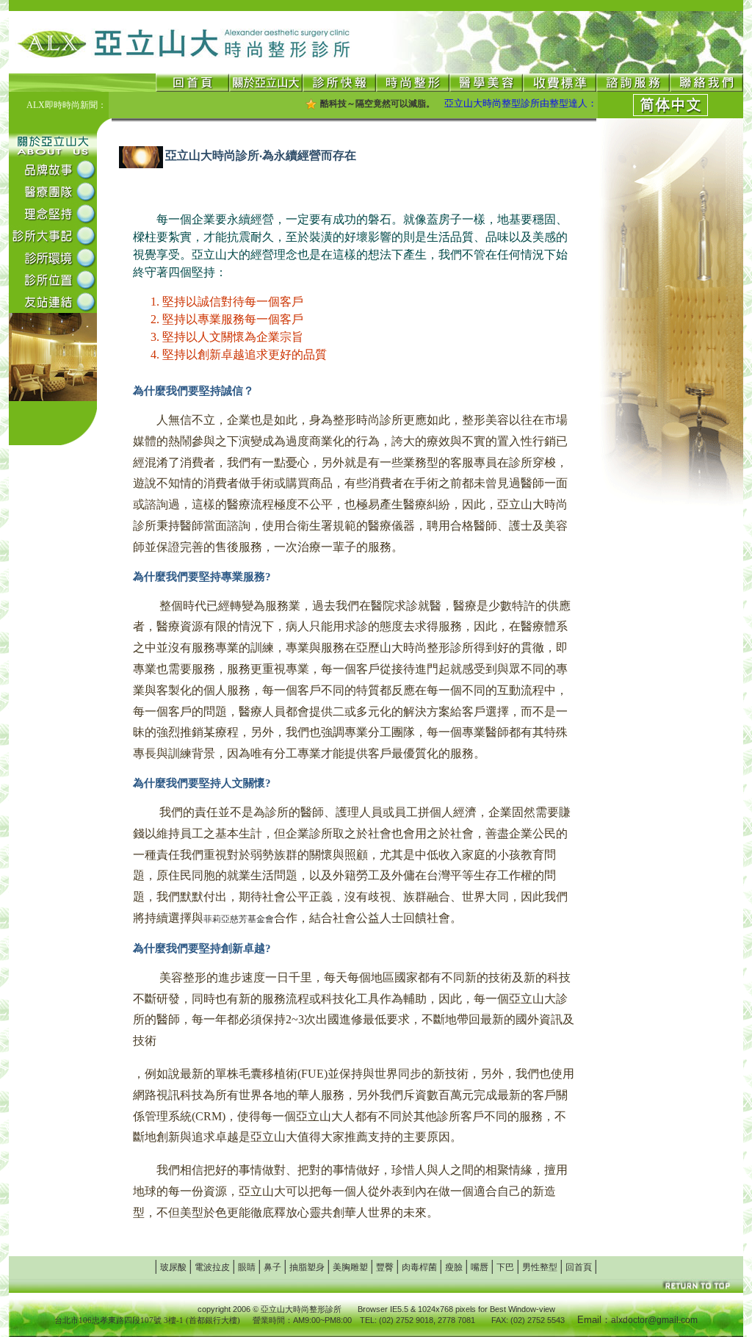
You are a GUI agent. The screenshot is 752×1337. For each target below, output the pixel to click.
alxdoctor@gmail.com (654, 1320)
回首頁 (578, 1267)
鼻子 (272, 1267)
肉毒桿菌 (419, 1267)
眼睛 (247, 1267)
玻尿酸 (173, 1267)
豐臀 (385, 1267)
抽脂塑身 (307, 1267)
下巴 (505, 1267)
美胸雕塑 (350, 1267)
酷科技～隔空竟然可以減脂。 (360, 103)
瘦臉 (454, 1267)
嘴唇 (479, 1267)
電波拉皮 (212, 1267)
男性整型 (539, 1267)
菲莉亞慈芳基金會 (238, 919)
